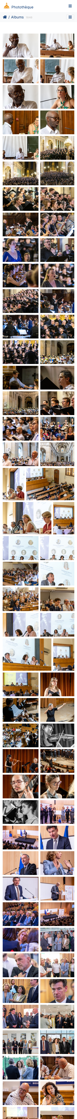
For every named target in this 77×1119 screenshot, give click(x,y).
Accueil (5, 17)
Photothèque (22, 7)
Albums (17, 17)
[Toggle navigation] (70, 6)
